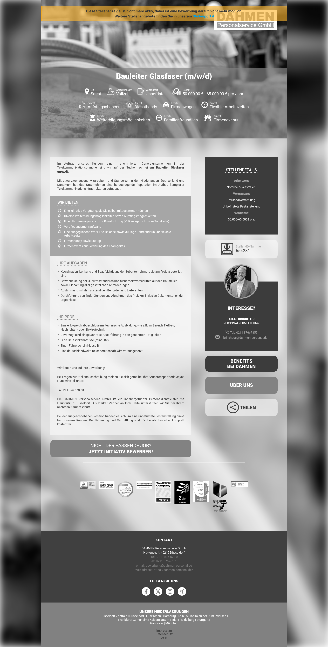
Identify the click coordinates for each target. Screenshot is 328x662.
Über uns (241, 385)
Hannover (156, 623)
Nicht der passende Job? (121, 448)
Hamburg (169, 616)
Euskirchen (153, 616)
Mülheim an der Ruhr (200, 616)
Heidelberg (187, 619)
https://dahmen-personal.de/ (173, 570)
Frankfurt (124, 619)
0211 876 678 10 (167, 561)
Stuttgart (202, 619)
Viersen (221, 616)
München (171, 623)
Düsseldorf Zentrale (113, 616)
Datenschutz (164, 634)
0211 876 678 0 (167, 557)
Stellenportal (203, 16)
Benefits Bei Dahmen (241, 363)
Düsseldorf (136, 616)
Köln (181, 616)
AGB (164, 638)
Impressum (164, 630)
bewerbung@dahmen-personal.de (169, 565)
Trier (174, 619)
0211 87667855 (246, 332)
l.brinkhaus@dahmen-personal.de (245, 337)
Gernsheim (140, 619)
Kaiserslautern (159, 619)
